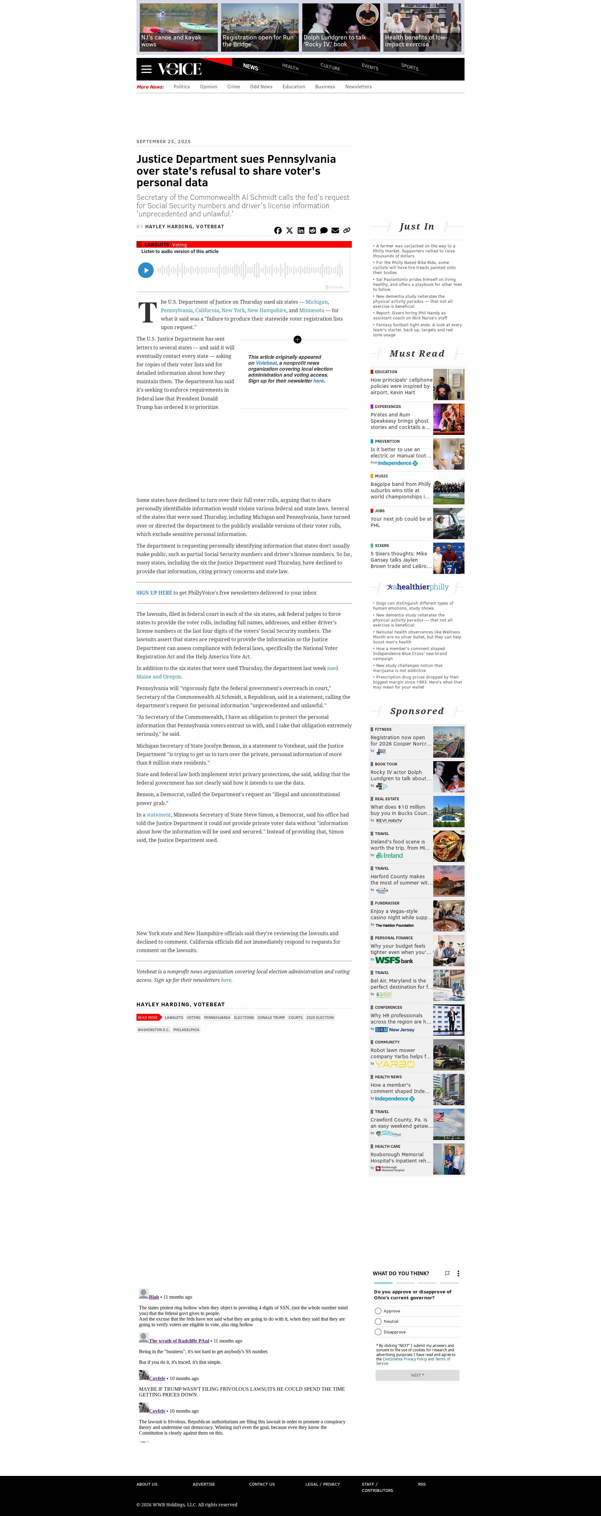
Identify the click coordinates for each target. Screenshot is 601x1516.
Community (387, 1042)
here (318, 380)
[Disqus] (244, 1202)
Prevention (387, 441)
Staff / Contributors (377, 1487)
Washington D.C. (154, 1029)
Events (370, 66)
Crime (233, 86)
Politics (182, 86)
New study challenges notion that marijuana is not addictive (408, 667)
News (250, 66)
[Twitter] (290, 231)
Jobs (380, 510)
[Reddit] (312, 231)
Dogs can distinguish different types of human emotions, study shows (413, 605)
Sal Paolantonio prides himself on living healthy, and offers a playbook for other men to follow (417, 284)
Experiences (388, 406)
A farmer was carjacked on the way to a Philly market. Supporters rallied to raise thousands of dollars (414, 251)
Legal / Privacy (323, 1484)
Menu (146, 69)
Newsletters (358, 86)
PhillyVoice (179, 68)
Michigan (317, 302)
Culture (330, 66)
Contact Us (262, 1484)
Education (294, 86)
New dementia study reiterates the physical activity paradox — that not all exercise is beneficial (413, 301)
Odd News (261, 86)
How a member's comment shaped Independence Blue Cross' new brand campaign (410, 653)
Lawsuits (157, 244)
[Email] (335, 231)
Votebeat (266, 362)
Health (290, 66)
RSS (422, 1484)
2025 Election (320, 1017)
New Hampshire (266, 310)
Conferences (388, 1007)
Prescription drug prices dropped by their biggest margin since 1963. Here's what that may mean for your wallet (417, 682)
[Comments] (324, 231)
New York (233, 310)
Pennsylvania (177, 310)
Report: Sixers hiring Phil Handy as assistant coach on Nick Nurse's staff (410, 315)
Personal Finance (394, 938)
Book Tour (386, 764)
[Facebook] (278, 231)
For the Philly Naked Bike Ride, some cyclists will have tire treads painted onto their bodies (414, 267)
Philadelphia (186, 1029)
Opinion (208, 86)
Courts (296, 1017)
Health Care (387, 1146)
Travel (382, 833)
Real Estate (387, 799)
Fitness (383, 729)
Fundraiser (387, 903)
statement (159, 815)
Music (381, 476)
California (207, 310)
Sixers (382, 545)
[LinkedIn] (301, 231)
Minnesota (311, 310)
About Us (146, 1484)
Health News (388, 1077)
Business (325, 86)
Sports (410, 66)
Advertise (204, 1484)
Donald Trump (271, 1017)
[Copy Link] (347, 231)
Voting (179, 244)
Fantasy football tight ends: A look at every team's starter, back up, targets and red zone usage (417, 330)
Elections (244, 1017)
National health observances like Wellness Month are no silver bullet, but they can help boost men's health (417, 637)
